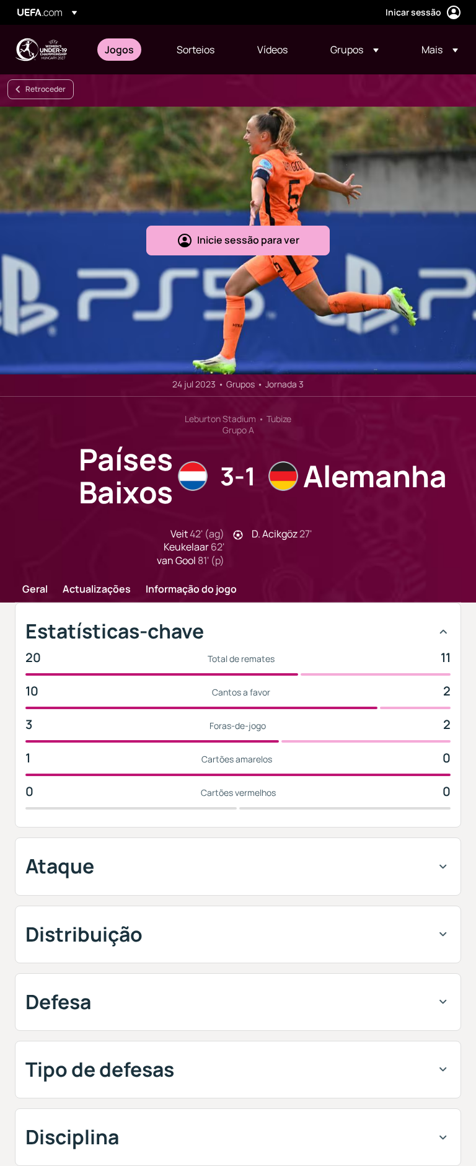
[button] (354, 49)
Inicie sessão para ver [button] (248, 240)
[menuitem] (125, 49)
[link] (119, 49)
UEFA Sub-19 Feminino (41, 49)
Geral (35, 589)
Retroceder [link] (45, 89)
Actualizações (97, 589)
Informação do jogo (191, 589)
